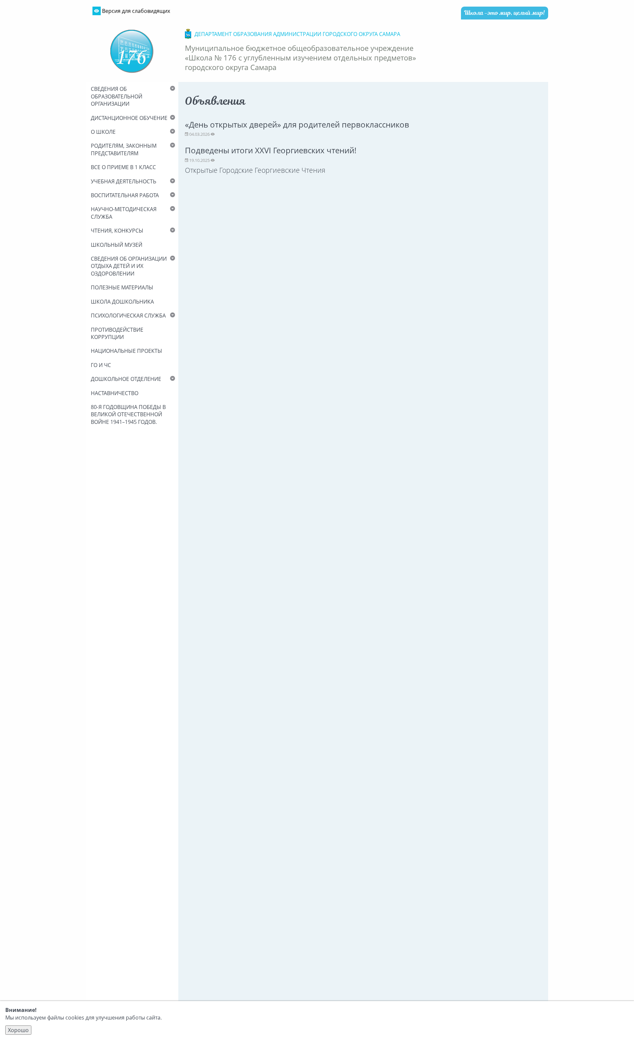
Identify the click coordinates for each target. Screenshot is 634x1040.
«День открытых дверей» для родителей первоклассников (297, 124)
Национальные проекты (126, 350)
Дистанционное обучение (129, 118)
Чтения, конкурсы (117, 230)
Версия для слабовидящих (135, 11)
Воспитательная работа (125, 195)
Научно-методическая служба (124, 212)
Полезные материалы (122, 287)
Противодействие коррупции (117, 333)
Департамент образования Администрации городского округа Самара (297, 34)
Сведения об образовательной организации (116, 96)
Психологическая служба (128, 315)
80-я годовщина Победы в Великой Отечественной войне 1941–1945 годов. (128, 414)
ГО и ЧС (101, 365)
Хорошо (18, 1030)
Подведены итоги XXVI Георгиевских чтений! (270, 150)
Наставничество (114, 393)
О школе (103, 131)
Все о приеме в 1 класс (123, 167)
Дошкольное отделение (126, 379)
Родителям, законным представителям (124, 149)
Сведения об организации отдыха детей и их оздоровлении (129, 266)
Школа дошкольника (122, 301)
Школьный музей (116, 244)
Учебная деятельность (123, 181)
